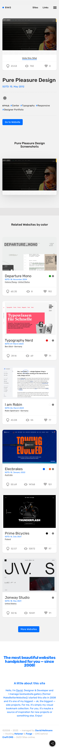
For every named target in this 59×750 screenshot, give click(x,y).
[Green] (50, 276)
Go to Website (12, 122)
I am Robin (13, 404)
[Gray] (4, 98)
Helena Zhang (11, 282)
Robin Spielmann (12, 411)
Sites (35, 7)
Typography (28, 105)
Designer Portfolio (14, 109)
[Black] (47, 533)
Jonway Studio (17, 597)
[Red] (47, 340)
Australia (9, 475)
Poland (8, 539)
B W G (8, 7)
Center (15, 105)
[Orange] (50, 469)
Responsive (44, 105)
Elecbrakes (14, 469)
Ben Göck (9, 346)
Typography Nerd (19, 340)
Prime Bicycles (17, 533)
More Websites (29, 629)
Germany (18, 346)
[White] (50, 340)
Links (45, 7)
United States (24, 282)
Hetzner (18, 733)
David (19, 690)
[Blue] (44, 469)
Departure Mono (18, 276)
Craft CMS (7, 737)
